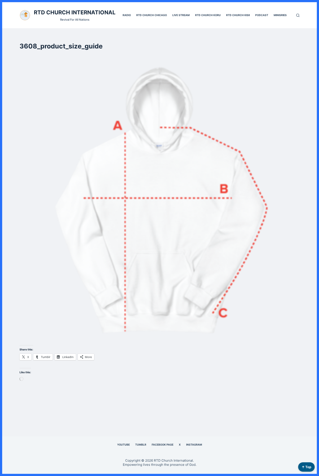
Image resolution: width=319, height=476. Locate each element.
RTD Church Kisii (238, 15)
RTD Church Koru (208, 15)
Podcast (261, 15)
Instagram (194, 444)
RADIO (127, 15)
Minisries (280, 15)
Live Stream (181, 15)
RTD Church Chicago (151, 15)
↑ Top (306, 467)
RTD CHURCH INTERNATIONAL (74, 12)
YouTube (123, 444)
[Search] (297, 15)
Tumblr (140, 444)
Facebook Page (162, 444)
